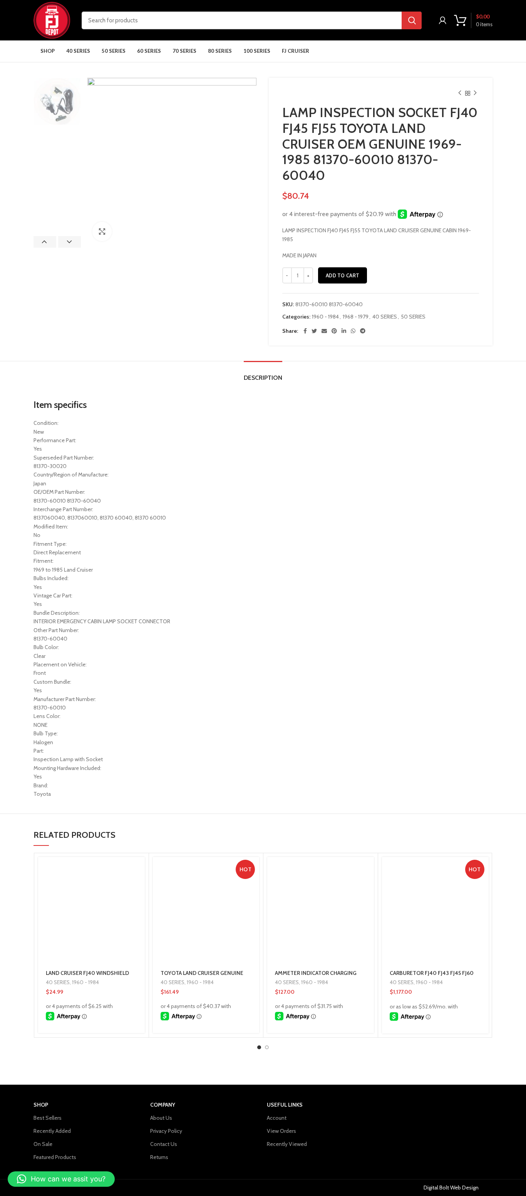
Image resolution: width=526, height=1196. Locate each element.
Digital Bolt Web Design (451, 1187)
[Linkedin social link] (343, 331)
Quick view (139, 887)
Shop (41, 1104)
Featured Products (55, 1157)
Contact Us (163, 1144)
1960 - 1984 (325, 317)
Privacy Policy (166, 1130)
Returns (159, 1157)
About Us (161, 1117)
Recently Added (52, 1130)
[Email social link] (324, 331)
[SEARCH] (412, 20)
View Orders (281, 1130)
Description (263, 377)
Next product (475, 93)
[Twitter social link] (314, 331)
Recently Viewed (287, 1144)
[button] (139, 869)
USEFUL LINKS (285, 1104)
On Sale (43, 1144)
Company (162, 1104)
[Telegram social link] (363, 331)
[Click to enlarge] (102, 231)
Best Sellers (48, 1117)
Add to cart (342, 275)
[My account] (442, 20)
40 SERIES (384, 317)
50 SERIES (413, 317)
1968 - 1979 (356, 317)
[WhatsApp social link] (353, 331)
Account (276, 1117)
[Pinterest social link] (334, 331)
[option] (57, 101)
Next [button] (69, 242)
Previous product (460, 93)
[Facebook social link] (305, 331)
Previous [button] (45, 242)
